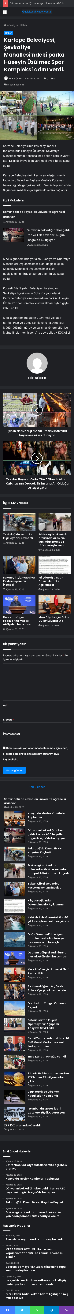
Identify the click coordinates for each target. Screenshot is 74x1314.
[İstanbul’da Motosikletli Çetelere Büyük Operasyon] (14, 1114)
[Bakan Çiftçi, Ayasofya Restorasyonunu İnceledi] (19, 565)
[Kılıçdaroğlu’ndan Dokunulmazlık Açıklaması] (55, 565)
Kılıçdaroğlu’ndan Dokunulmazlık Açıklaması (51, 581)
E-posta (8, 719)
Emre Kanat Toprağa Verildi (47, 1056)
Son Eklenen (37, 787)
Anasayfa (12, 25)
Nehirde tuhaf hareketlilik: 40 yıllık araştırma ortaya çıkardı (48, 919)
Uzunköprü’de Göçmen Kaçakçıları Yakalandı (44, 1094)
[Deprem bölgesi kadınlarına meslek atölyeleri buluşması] (19, 604)
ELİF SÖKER (15, 78)
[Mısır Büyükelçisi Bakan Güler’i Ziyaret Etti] (55, 604)
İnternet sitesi (11, 733)
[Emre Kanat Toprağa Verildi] (14, 1062)
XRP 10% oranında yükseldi (22, 1125)
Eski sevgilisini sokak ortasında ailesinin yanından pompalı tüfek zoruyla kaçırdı (53, 540)
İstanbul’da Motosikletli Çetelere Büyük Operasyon (46, 1110)
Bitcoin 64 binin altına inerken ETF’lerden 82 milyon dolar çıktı (48, 1077)
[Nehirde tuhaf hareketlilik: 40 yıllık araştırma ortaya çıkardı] (14, 922)
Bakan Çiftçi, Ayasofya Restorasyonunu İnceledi (19, 581)
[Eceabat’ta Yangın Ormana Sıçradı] (14, 1008)
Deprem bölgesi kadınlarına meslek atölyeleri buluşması (17, 620)
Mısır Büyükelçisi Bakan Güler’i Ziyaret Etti (54, 619)
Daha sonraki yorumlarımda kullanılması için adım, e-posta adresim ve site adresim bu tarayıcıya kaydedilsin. (35, 754)
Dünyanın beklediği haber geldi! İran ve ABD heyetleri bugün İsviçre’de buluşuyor (48, 235)
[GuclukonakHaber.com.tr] (37, 11)
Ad (5, 705)
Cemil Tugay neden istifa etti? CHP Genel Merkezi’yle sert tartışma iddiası (48, 1042)
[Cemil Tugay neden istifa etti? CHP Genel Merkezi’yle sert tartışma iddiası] (14, 1043)
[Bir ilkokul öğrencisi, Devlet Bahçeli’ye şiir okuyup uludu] (14, 991)
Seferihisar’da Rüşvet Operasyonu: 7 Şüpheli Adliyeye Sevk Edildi (43, 1024)
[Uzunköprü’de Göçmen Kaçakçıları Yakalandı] (14, 1097)
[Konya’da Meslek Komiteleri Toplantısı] (14, 818)
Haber (23, 25)
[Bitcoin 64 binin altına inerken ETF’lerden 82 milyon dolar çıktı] (14, 1079)
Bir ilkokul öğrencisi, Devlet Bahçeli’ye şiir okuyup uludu (47, 988)
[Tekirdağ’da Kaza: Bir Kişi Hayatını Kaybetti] (19, 522)
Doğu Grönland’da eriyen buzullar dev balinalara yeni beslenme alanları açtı (47, 938)
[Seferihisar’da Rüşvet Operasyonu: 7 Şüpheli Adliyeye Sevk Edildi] (14, 1025)
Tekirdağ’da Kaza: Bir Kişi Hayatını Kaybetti (18, 536)
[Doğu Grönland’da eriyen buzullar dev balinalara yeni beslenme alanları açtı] (14, 939)
